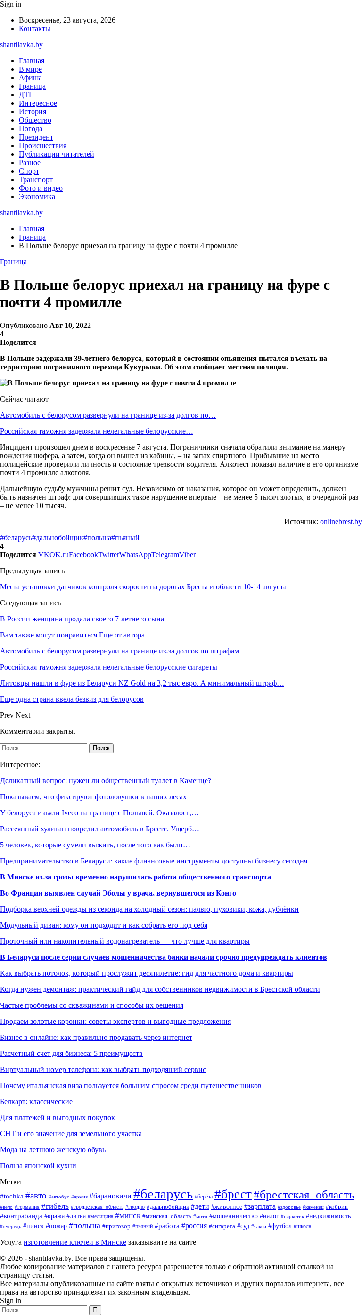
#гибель (55, 1206)
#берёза (204, 1196)
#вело (6, 1207)
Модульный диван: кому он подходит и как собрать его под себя (103, 925)
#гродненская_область (97, 1207)
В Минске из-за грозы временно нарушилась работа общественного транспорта (135, 877)
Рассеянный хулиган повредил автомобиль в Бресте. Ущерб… (99, 829)
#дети (200, 1206)
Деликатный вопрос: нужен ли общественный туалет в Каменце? (105, 781)
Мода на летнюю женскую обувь (53, 1150)
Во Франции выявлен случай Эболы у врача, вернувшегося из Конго (118, 893)
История (32, 112)
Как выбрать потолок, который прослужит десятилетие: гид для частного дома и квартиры (146, 973)
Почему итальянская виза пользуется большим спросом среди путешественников (131, 1085)
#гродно (135, 1207)
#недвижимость (328, 1216)
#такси (258, 1226)
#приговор (116, 1226)
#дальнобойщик (57, 538)
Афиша (30, 78)
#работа (167, 1226)
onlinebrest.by (341, 522)
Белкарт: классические (36, 1101)
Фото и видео (41, 188)
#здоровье (289, 1207)
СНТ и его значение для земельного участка (71, 1134)
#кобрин (337, 1207)
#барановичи (111, 1195)
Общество (35, 120)
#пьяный (125, 538)
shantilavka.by (21, 45)
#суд (243, 1226)
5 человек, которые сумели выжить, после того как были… (95, 845)
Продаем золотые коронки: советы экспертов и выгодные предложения (115, 1021)
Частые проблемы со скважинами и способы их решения (91, 1005)
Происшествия (42, 146)
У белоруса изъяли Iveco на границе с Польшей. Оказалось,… (99, 813)
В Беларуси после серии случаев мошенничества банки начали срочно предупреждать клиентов (163, 957)
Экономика (37, 197)
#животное (226, 1206)
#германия (27, 1207)
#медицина (100, 1217)
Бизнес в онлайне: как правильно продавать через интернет (96, 1037)
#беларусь (16, 538)
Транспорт (36, 180)
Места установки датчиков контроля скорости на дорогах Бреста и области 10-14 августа (143, 587)
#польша (97, 538)
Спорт (29, 171)
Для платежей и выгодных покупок (57, 1118)
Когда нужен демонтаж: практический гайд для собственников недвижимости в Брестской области (160, 989)
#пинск (33, 1226)
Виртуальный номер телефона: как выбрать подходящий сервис (103, 1069)
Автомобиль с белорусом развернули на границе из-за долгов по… (108, 415)
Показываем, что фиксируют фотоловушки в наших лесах (93, 797)
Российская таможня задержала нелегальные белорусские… (96, 431)
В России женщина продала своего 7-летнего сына (82, 619)
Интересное (38, 103)
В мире (30, 69)
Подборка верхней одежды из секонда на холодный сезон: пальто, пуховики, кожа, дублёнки (149, 909)
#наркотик (292, 1216)
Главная (31, 61)
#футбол (280, 1226)
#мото (200, 1216)
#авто (36, 1195)
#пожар (56, 1226)
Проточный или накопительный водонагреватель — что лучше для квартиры (125, 941)
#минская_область (166, 1216)
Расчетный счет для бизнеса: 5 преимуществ (71, 1053)
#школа (302, 1226)
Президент (36, 137)
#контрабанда (21, 1216)
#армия (79, 1196)
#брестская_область (304, 1194)
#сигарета (222, 1226)
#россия (194, 1226)
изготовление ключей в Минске (75, 1242)
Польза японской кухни (38, 1166)
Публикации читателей (56, 154)
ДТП (26, 95)
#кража (54, 1216)
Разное (30, 163)
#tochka (12, 1196)
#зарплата (260, 1206)
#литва (76, 1216)
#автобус (59, 1196)
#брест (233, 1194)
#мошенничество (233, 1216)
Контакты (34, 29)
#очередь (10, 1226)
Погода (30, 129)
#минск (127, 1215)
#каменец (313, 1207)
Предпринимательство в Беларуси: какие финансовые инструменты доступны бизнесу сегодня (153, 861)
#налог (269, 1216)
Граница (32, 86)
